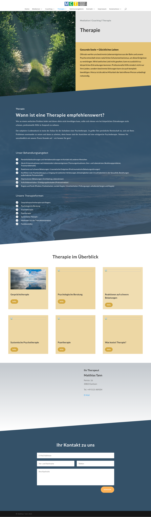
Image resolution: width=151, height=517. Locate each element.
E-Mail (87, 395)
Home (27, 9)
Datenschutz (114, 9)
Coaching (48, 9)
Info (14, 301)
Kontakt (89, 9)
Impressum (102, 9)
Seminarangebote (76, 9)
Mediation (36, 9)
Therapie (60, 9)
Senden (107, 489)
